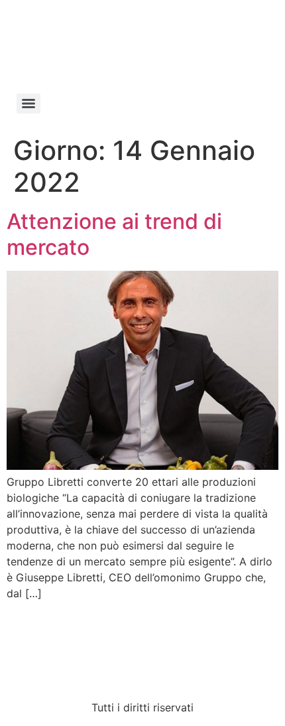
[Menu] (28, 103)
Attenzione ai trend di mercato (114, 233)
